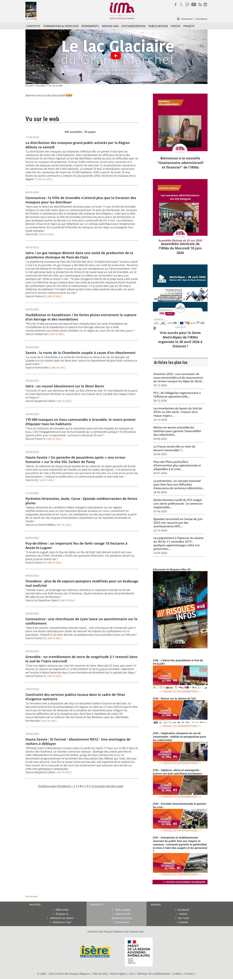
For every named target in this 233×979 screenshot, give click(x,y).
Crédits (177, 973)
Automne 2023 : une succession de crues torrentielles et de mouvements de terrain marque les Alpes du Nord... (178, 377)
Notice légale (118, 973)
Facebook (183, 909)
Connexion (187, 18)
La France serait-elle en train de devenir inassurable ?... (174, 448)
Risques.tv (61, 914)
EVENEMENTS (90, 26)
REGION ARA (110, 26)
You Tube (183, 918)
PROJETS (188, 26)
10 (92, 786)
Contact (189, 973)
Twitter (183, 914)
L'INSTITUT (33, 26)
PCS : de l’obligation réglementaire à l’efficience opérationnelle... (177, 394)
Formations (122, 922)
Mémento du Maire (62, 918)
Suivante (99, 786)
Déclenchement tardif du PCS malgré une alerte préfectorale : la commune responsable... (178, 503)
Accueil (29, 85)
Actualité (40, 85)
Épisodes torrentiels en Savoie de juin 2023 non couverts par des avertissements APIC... (178, 522)
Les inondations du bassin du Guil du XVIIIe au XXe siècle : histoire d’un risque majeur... (177, 411)
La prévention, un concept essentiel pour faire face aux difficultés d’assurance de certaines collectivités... (178, 484)
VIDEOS (175, 26)
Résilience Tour (61, 922)
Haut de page (31, 896)
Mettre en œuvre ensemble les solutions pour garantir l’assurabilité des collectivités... (177, 431)
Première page (47, 786)
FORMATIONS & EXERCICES (61, 26)
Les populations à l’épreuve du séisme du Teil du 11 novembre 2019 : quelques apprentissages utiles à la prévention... (178, 543)
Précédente (63, 786)
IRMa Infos (61, 909)
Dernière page (114, 786)
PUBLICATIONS (158, 26)
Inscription (202, 18)
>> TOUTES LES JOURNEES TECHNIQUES (184, 882)
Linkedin (183, 922)
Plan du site (100, 973)
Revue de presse (122, 918)
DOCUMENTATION (133, 26)
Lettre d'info (122, 914)
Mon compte (122, 909)
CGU (131, 973)
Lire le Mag (31, 18)
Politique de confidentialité (153, 973)
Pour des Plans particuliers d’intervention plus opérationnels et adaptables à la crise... (177, 465)
